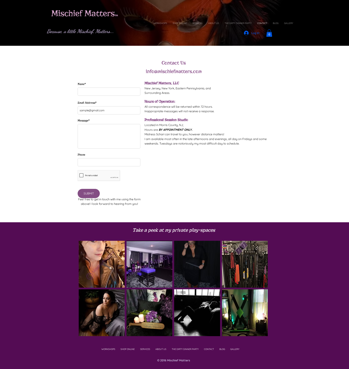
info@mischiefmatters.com (174, 71)
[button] (102, 264)
